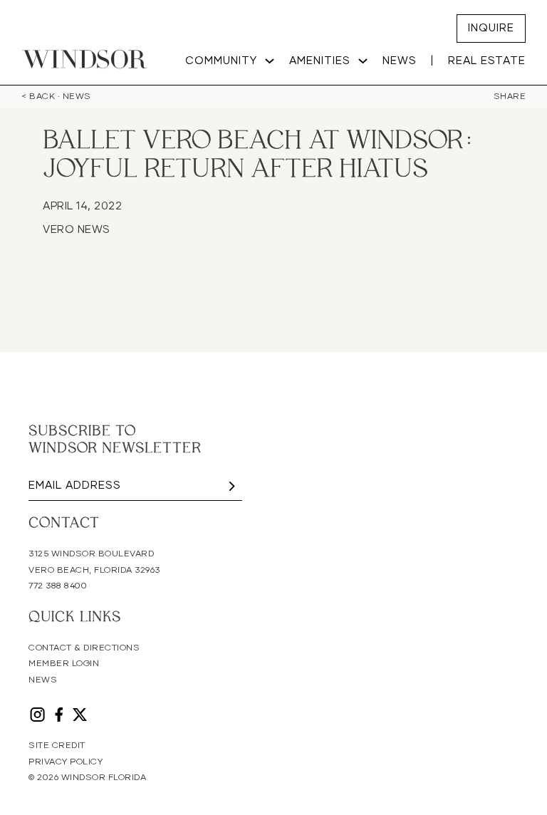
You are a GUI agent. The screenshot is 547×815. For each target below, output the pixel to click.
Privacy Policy (65, 762)
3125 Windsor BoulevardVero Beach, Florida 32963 (94, 562)
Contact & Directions (84, 648)
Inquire (491, 28)
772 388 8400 (57, 586)
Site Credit (56, 746)
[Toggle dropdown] (269, 61)
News (399, 61)
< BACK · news (56, 97)
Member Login (63, 664)
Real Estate (487, 61)
